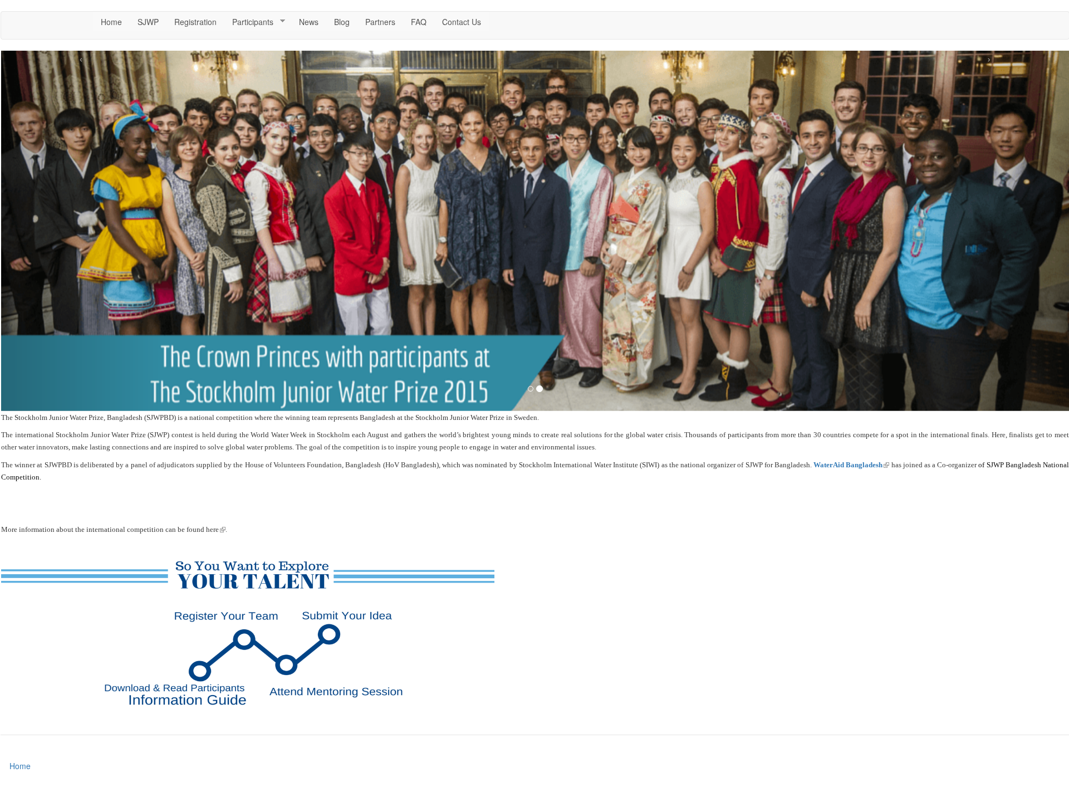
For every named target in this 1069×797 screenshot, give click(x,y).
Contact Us (461, 21)
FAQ (418, 21)
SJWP (148, 21)
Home (111, 21)
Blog (342, 21)
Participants (248, 22)
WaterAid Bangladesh (851, 465)
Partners (380, 21)
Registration (195, 21)
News (308, 21)
